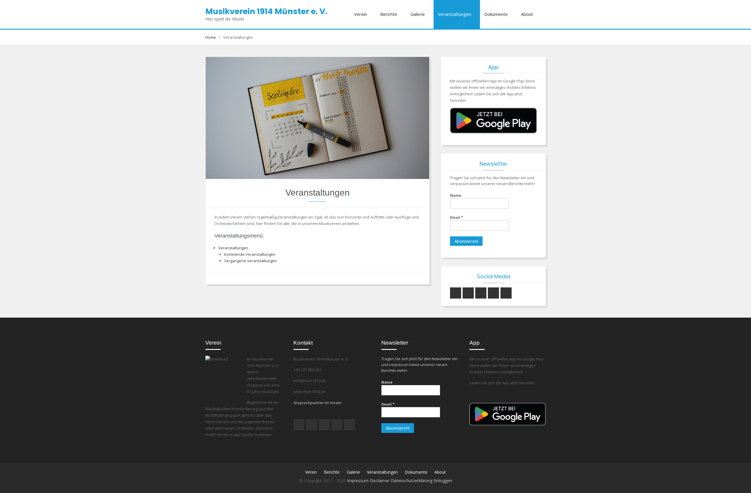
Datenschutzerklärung (412, 480)
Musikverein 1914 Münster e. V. (266, 11)
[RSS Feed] (506, 293)
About (527, 14)
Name (455, 195)
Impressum (358, 480)
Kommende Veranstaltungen (249, 254)
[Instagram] (455, 293)
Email (456, 217)
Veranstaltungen (454, 14)
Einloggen (443, 480)
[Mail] (493, 293)
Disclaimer (380, 480)
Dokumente (496, 14)
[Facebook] (480, 293)
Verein (360, 14)
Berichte (388, 14)
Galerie (417, 14)
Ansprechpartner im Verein (317, 402)
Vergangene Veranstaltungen (250, 260)
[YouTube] (468, 293)
